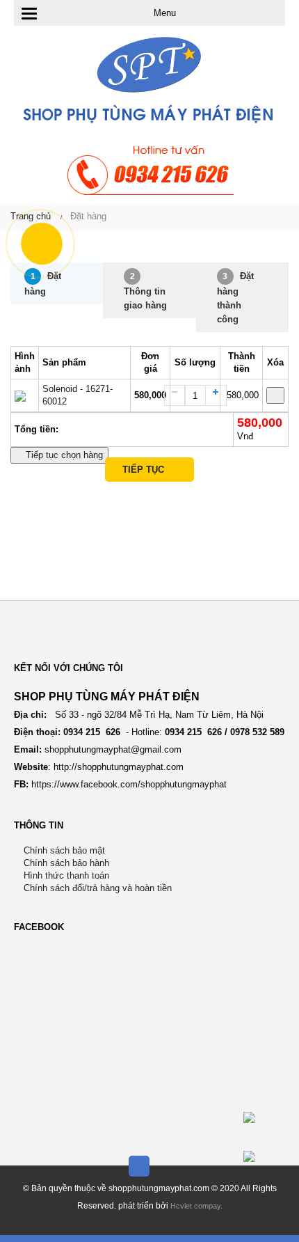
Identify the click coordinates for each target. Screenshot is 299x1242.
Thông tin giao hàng (145, 291)
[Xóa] (275, 395)
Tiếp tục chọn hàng (63, 455)
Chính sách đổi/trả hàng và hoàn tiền (96, 888)
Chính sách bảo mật (63, 850)
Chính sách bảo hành (65, 863)
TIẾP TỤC (146, 469)
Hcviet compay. (196, 1206)
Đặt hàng (42, 284)
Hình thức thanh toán (65, 875)
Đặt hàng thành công (235, 297)
